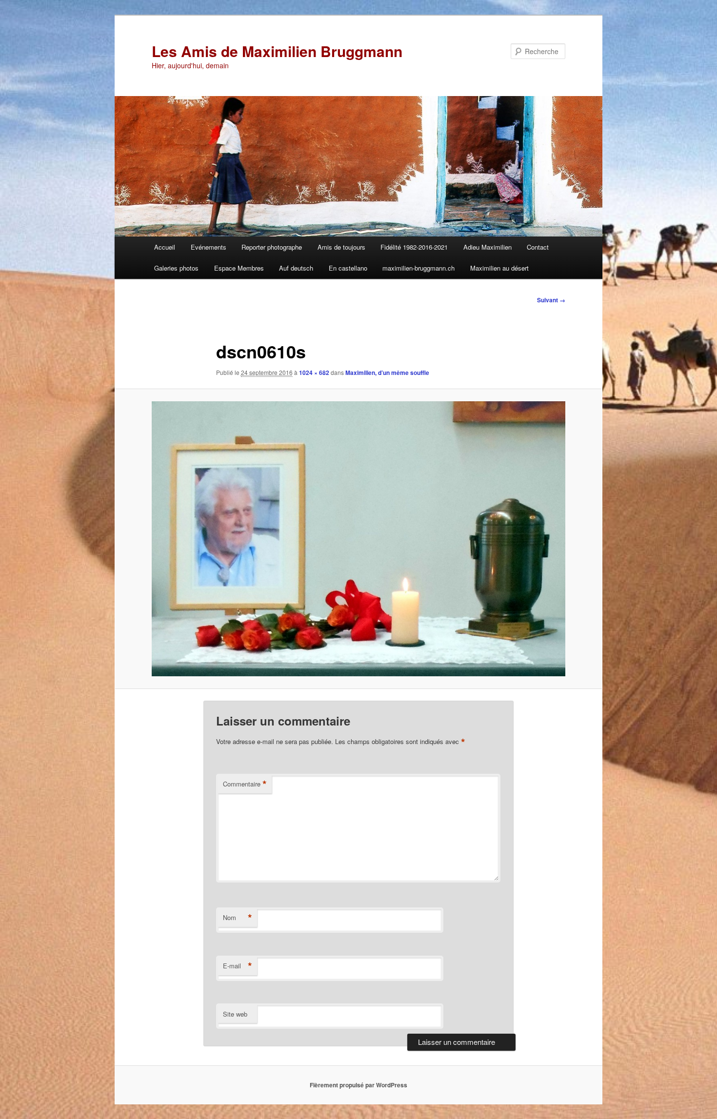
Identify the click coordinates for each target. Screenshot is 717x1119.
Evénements (208, 247)
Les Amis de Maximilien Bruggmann (277, 50)
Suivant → (551, 299)
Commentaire (245, 784)
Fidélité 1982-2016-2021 (414, 247)
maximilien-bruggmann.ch (418, 268)
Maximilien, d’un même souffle (387, 372)
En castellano (348, 268)
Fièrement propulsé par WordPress (358, 1084)
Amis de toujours (341, 247)
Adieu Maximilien (487, 247)
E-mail (237, 966)
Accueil (164, 247)
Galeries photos (176, 268)
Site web (235, 1014)
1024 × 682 (314, 372)
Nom (237, 917)
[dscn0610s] (358, 539)
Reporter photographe (271, 247)
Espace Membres (239, 268)
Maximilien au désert (499, 268)
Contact (538, 247)
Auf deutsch (296, 268)
